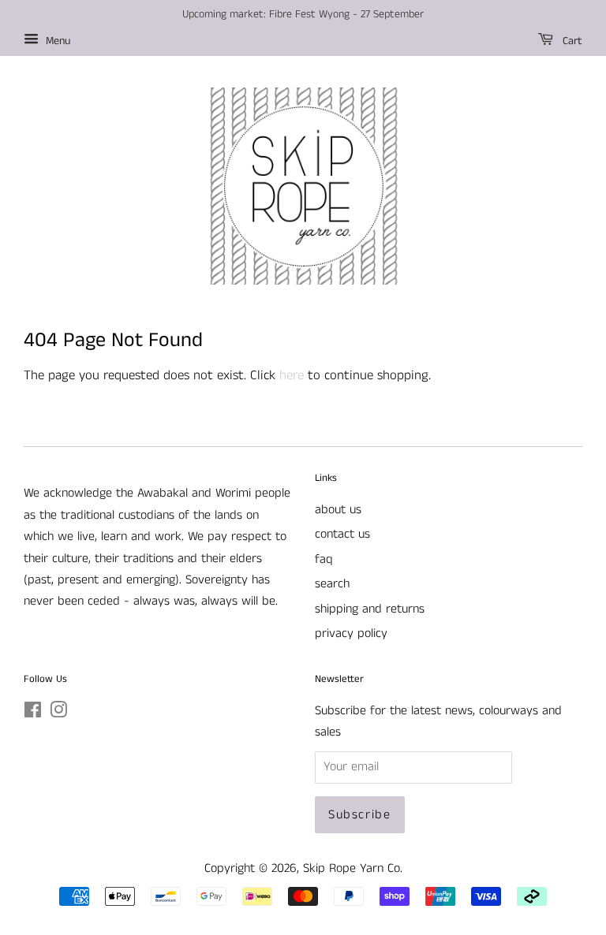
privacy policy (351, 633)
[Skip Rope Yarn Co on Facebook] (33, 713)
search (332, 584)
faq (324, 559)
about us (338, 510)
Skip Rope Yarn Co (351, 868)
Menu (56, 41)
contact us (342, 534)
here (291, 375)
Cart (570, 41)
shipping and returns (370, 609)
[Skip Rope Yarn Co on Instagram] (58, 713)
